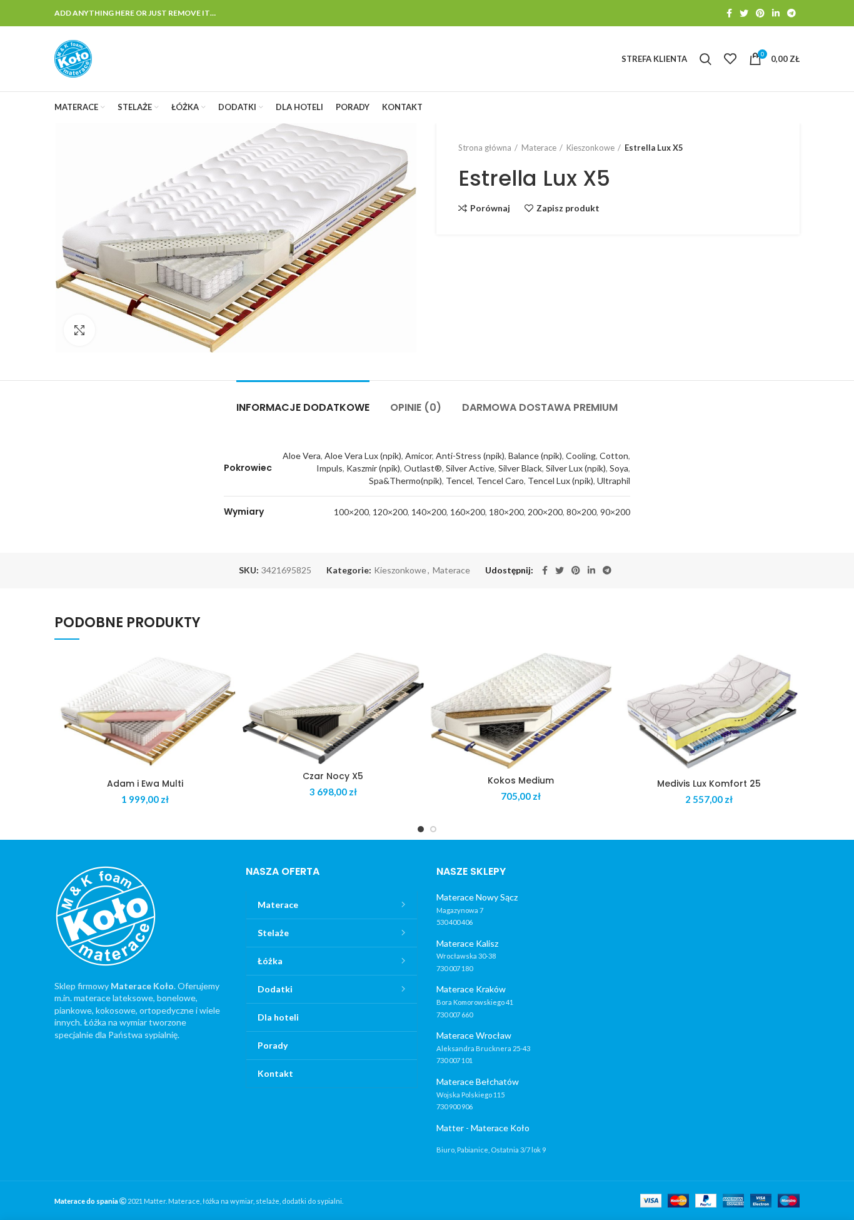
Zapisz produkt (568, 208)
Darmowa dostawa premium (540, 407)
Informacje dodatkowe (302, 407)
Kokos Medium (521, 780)
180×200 (506, 512)
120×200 (390, 512)
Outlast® (423, 468)
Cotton (614, 455)
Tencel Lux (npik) (560, 480)
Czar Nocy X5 (333, 776)
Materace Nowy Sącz (477, 897)
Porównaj (490, 208)
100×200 (351, 512)
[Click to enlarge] (79, 330)
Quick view (227, 701)
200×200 (545, 512)
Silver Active (470, 468)
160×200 (467, 512)
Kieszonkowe (590, 148)
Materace (538, 148)
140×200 (428, 512)
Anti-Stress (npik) (470, 455)
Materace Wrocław (473, 1035)
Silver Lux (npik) (576, 468)
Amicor (418, 455)
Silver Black (520, 468)
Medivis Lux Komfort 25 (709, 783)
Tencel (459, 480)
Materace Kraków (471, 989)
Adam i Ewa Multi (145, 783)
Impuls (329, 468)
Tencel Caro (500, 480)
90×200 (615, 512)
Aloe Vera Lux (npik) (362, 455)
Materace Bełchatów (477, 1081)
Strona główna (484, 148)
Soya (619, 468)
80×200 (581, 512)
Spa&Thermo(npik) (405, 480)
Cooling (581, 455)
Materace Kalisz (467, 943)
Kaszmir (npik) (373, 468)
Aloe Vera (302, 455)
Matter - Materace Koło (483, 1127)
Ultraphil (613, 480)
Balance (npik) (535, 455)
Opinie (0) (415, 407)
